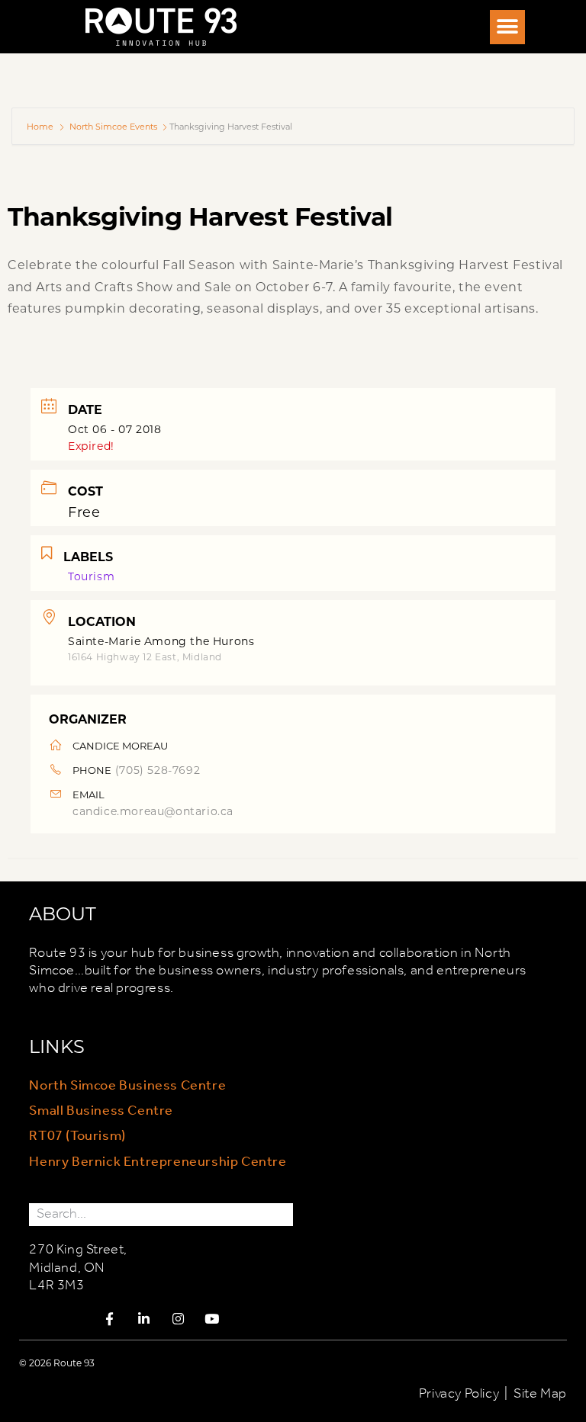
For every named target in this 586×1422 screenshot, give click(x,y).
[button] (507, 27)
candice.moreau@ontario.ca (152, 811)
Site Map (540, 1394)
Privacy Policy (459, 1394)
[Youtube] (212, 1319)
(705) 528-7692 (157, 769)
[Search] (281, 1214)
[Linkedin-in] (144, 1319)
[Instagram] (179, 1319)
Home (41, 126)
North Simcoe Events (113, 126)
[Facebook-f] (110, 1319)
